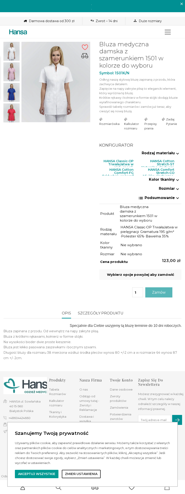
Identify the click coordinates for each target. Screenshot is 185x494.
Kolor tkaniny (164, 179)
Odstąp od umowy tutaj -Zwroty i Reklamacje (89, 403)
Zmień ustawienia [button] (81, 474)
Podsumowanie (159, 198)
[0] (95, 487)
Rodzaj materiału (161, 153)
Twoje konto (121, 380)
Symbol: (106, 73)
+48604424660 (19, 418)
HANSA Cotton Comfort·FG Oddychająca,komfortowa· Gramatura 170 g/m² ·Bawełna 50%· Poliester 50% (118, 171)
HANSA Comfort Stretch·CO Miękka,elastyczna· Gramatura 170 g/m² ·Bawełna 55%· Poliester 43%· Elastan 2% (158, 171)
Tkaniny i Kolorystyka (57, 414)
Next (11, 124)
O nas (83, 389)
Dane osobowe (121, 389)
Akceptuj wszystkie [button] (36, 474)
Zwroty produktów (118, 398)
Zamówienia (119, 407)
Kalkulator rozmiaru (56, 403)
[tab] (140, 154)
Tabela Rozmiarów (57, 392)
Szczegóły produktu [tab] (100, 313)
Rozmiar (169, 188)
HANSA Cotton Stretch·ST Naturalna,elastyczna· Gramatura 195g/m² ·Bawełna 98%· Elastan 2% (157, 162)
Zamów (159, 292)
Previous (11, 38)
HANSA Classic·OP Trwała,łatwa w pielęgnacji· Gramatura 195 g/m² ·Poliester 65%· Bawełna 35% (118, 162)
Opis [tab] (66, 313)
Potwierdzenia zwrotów (120, 416)
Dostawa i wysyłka (86, 419)
